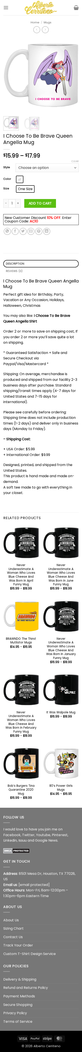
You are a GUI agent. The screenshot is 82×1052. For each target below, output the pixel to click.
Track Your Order (18, 945)
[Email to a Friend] (31, 231)
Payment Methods (19, 996)
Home (35, 22)
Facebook (12, 834)
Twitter (28, 834)
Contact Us (13, 936)
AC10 (34, 221)
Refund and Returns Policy (25, 987)
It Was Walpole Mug (60, 712)
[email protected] (34, 884)
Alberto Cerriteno (47, 1046)
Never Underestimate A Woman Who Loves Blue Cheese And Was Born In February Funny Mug (21, 722)
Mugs (47, 22)
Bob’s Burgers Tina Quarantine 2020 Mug (21, 789)
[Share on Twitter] (23, 231)
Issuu (22, 840)
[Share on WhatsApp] (7, 231)
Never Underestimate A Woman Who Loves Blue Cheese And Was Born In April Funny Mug (21, 574)
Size (6, 188)
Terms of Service (17, 1021)
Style (6, 167)
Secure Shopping (17, 1004)
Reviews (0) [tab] (14, 271)
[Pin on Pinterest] (38, 231)
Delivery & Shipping (19, 979)
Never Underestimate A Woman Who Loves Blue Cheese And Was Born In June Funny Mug (61, 574)
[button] (6, 7)
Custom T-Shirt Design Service (29, 953)
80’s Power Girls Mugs (61, 788)
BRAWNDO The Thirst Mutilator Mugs (21, 641)
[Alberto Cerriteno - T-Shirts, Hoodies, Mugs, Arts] (41, 7)
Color (7, 178)
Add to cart (40, 203)
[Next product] (36, 29)
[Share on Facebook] (15, 231)
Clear (75, 161)
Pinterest (60, 834)
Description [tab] (15, 263)
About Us (11, 920)
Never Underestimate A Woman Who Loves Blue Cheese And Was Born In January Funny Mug (61, 648)
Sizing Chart (13, 928)
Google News (46, 840)
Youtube (43, 834)
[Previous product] (45, 29)
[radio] (19, 179)
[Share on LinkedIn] (46, 231)
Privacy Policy (15, 1013)
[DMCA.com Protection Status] (16, 850)
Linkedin (10, 840)
